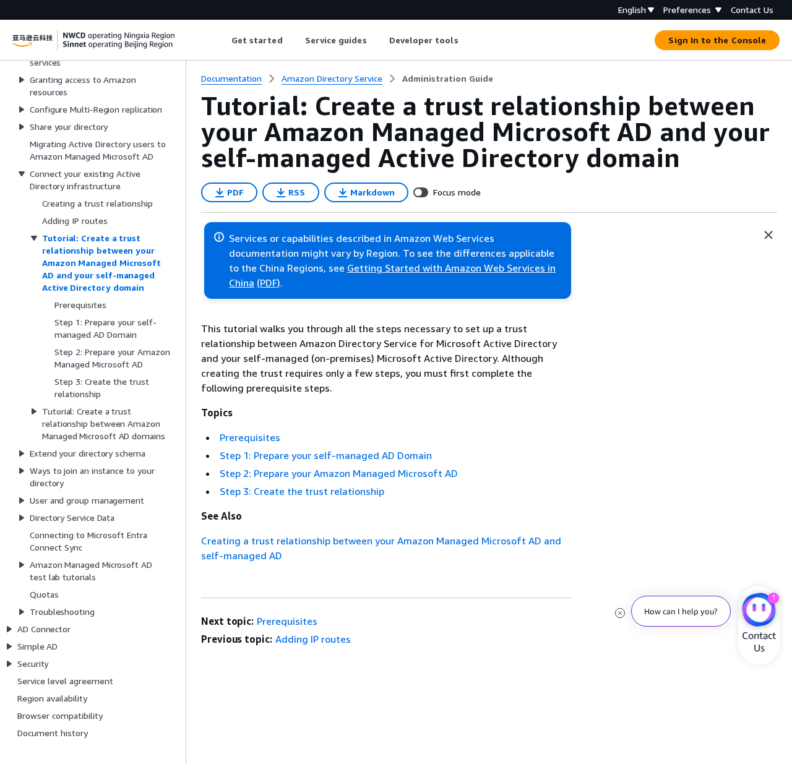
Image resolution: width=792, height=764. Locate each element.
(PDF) (268, 283)
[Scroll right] (467, 40)
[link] (447, 78)
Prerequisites (250, 437)
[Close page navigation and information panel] (768, 235)
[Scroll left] (222, 40)
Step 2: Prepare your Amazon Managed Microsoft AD (339, 473)
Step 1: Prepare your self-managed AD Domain (326, 455)
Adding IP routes (313, 639)
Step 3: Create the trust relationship (302, 491)
